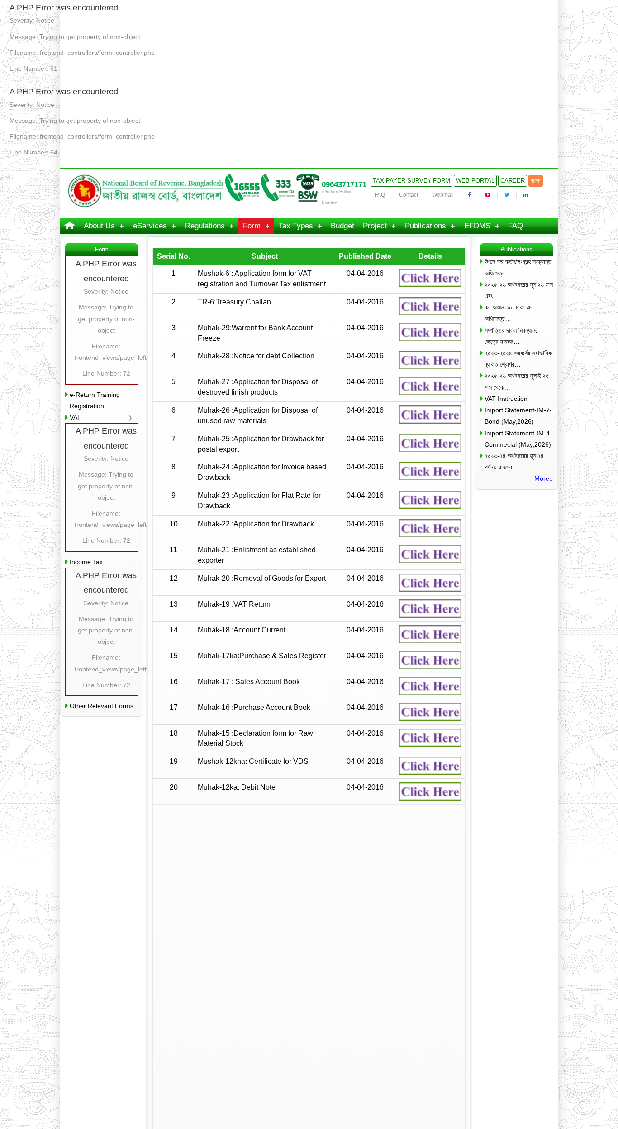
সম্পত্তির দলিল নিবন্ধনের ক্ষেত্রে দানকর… (511, 336)
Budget (342, 226)
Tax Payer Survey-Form (411, 180)
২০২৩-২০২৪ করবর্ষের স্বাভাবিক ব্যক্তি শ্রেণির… (518, 358)
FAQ (380, 195)
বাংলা (536, 180)
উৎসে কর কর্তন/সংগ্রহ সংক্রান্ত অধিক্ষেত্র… (518, 267)
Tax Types (296, 226)
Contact (408, 195)
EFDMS (477, 226)
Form (252, 226)
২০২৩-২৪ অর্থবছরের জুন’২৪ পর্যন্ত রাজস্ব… (514, 461)
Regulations (205, 226)
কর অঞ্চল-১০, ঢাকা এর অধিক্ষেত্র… (509, 313)
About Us (99, 226)
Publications (425, 226)
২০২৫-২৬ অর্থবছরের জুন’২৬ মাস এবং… (519, 290)
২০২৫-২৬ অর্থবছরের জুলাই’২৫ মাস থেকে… (517, 381)
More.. (543, 478)
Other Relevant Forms (101, 705)
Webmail (443, 195)
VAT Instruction (506, 398)
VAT (75, 417)
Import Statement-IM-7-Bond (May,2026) (518, 415)
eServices (150, 226)
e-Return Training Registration (95, 400)
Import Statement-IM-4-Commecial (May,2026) (518, 438)
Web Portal (475, 180)
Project (375, 226)
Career (512, 180)
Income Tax (86, 561)
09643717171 (344, 184)
